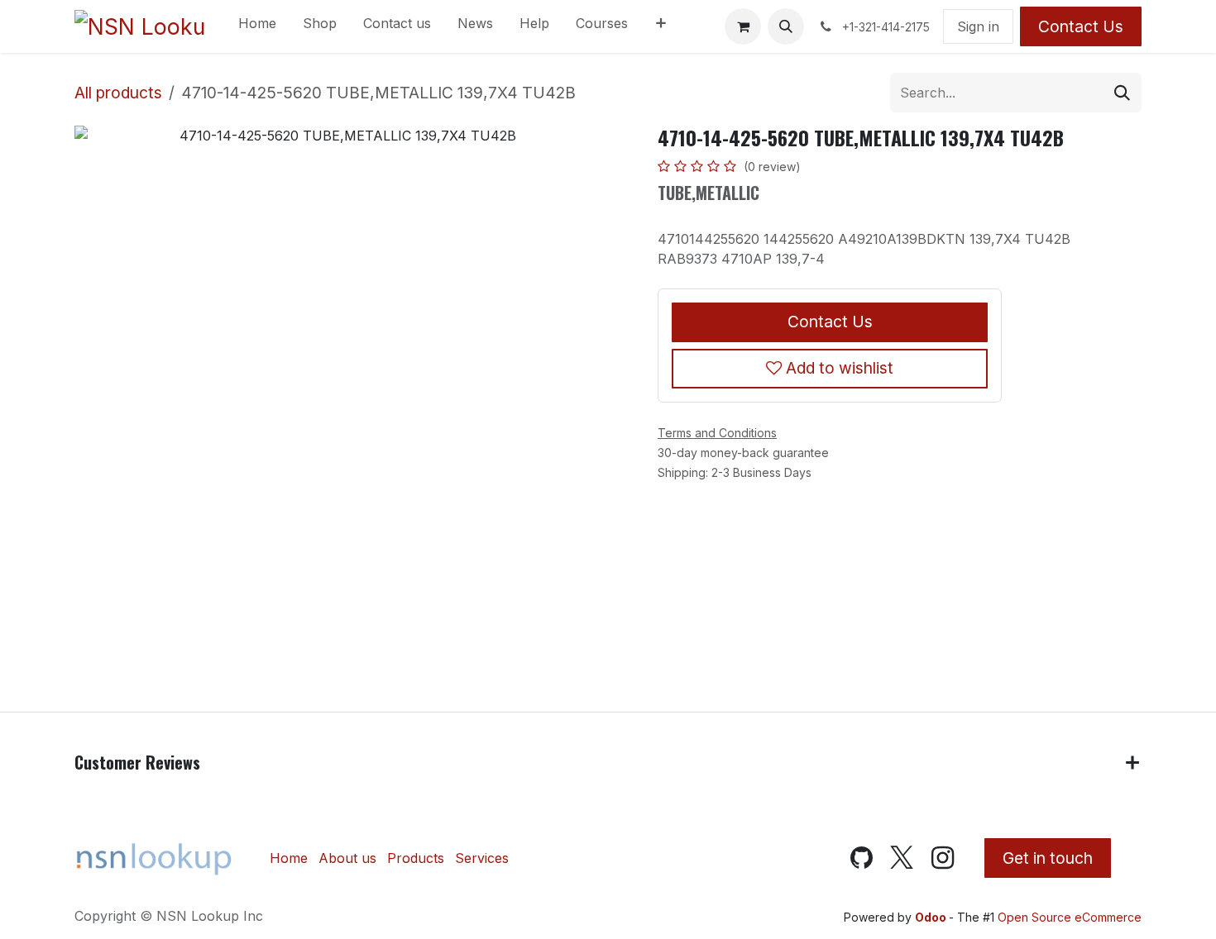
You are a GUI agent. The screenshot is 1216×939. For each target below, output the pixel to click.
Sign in (978, 26)
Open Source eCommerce (1070, 917)
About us (347, 858)
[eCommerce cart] (743, 26)
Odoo (932, 917)
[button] (786, 26)
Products (415, 858)
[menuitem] (257, 26)
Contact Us (1080, 26)
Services (482, 858)
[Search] (1122, 92)
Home (289, 858)
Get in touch (1048, 858)
